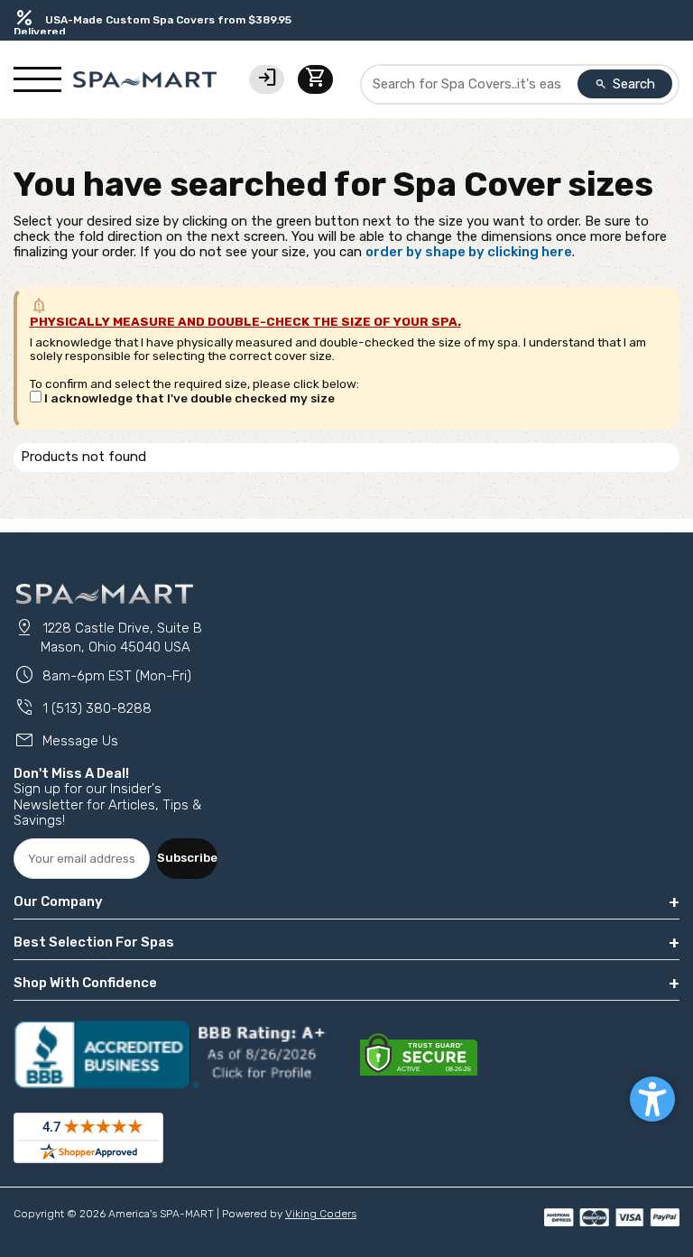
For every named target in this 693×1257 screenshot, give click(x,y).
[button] (652, 1099)
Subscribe (187, 857)
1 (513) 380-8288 (83, 708)
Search (625, 84)
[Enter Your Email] (82, 858)
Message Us (66, 741)
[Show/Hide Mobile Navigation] (37, 79)
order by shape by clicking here (468, 252)
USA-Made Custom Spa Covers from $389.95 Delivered (152, 25)
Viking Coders (320, 1213)
